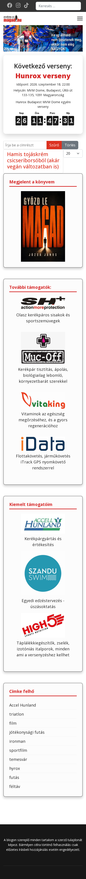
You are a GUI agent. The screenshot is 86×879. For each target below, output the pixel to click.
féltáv (14, 786)
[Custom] (26, 6)
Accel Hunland (22, 705)
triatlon (16, 714)
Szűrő (54, 145)
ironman (17, 741)
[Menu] (80, 18)
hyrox (14, 768)
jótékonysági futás (27, 732)
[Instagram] (18, 6)
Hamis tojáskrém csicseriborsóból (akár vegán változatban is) (33, 160)
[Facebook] (9, 6)
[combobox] (58, 6)
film (13, 723)
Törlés (70, 145)
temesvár (18, 759)
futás (14, 777)
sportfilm (18, 750)
